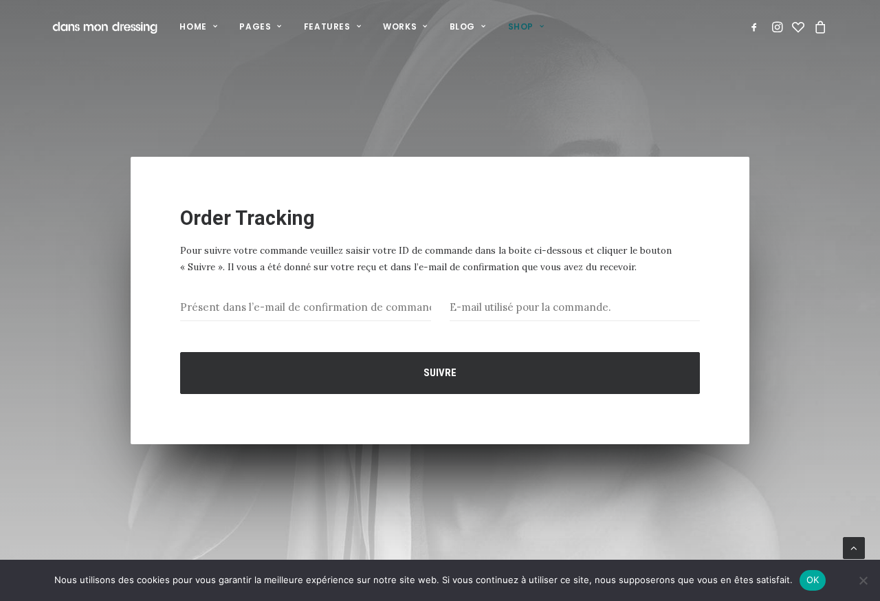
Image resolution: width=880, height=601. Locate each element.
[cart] (818, 27)
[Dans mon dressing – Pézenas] (104, 27)
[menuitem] (198, 27)
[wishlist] (798, 27)
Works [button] (400, 26)
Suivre (440, 373)
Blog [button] (462, 26)
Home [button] (192, 26)
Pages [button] (255, 26)
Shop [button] (521, 26)
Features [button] (327, 26)
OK (813, 579)
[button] (756, 27)
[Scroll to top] (854, 547)
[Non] (863, 580)
